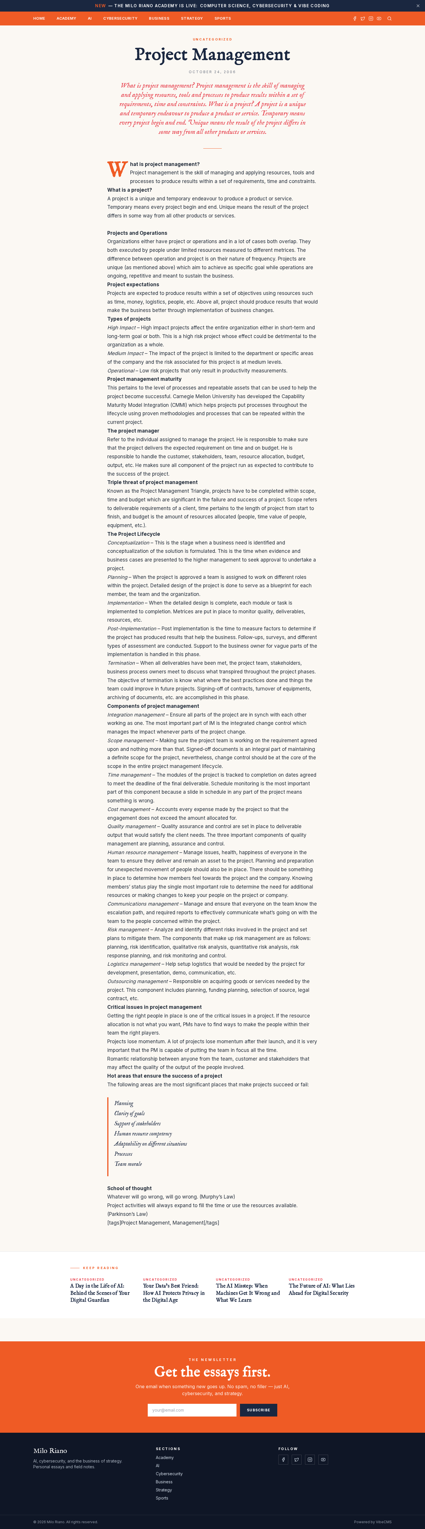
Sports (223, 18)
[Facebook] (354, 18)
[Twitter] (363, 18)
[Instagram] (371, 18)
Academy (66, 18)
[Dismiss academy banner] (418, 5)
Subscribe (258, 1410)
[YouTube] (379, 18)
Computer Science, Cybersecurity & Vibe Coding (212, 5)
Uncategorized (212, 39)
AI (90, 18)
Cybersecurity (120, 18)
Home (39, 18)
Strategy (192, 18)
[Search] (388, 18)
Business (159, 18)
